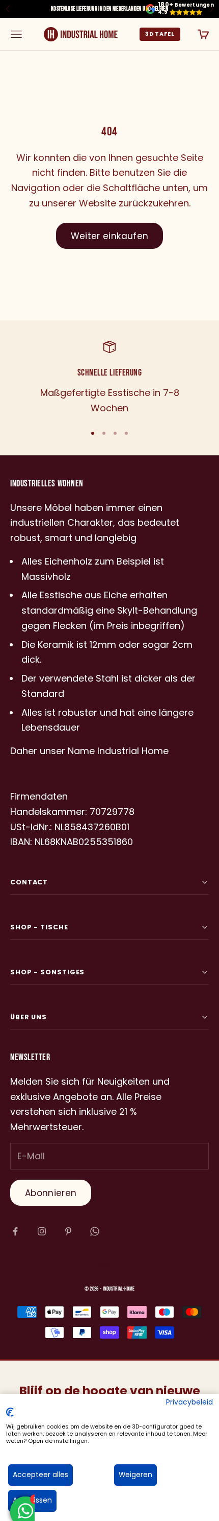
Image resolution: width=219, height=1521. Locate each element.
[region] (109, 378)
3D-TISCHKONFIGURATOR (160, 34)
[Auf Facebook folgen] (15, 1231)
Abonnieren (50, 1193)
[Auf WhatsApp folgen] (95, 1231)
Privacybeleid (189, 1402)
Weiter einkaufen (109, 236)
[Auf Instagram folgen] (42, 1231)
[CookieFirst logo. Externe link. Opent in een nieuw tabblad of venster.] (10, 1412)
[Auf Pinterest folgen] (68, 1231)
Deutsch (104, 1264)
